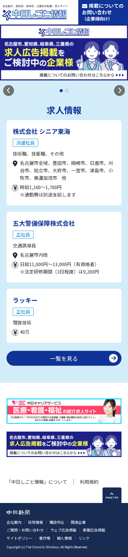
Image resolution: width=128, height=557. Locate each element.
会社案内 (14, 522)
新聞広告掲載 (94, 529)
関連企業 (78, 522)
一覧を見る (64, 358)
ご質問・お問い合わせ (25, 529)
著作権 (44, 538)
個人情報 (64, 538)
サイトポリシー (20, 538)
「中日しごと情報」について (37, 481)
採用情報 (35, 522)
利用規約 (89, 481)
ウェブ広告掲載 (63, 529)
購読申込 (56, 522)
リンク (83, 538)
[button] (8, 90)
